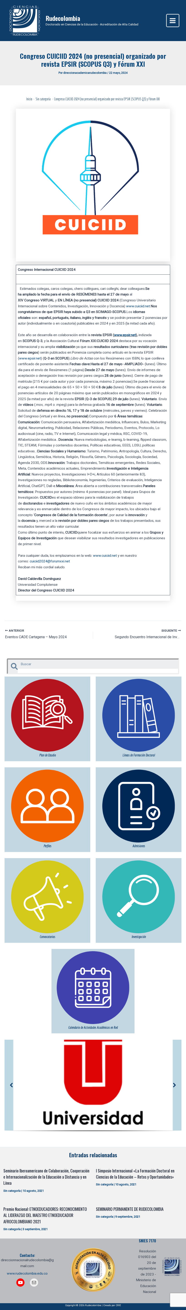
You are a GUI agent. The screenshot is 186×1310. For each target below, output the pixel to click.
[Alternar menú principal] (172, 20)
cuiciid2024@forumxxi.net (50, 561)
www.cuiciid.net (138, 306)
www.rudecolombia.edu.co (27, 1273)
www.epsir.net (125, 335)
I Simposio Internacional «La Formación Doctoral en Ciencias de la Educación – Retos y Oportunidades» (135, 1173)
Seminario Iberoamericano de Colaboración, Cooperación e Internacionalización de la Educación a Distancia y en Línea (46, 1176)
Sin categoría (12, 1190)
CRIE (118, 1305)
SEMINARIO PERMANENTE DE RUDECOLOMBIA (130, 1209)
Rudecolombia (63, 18)
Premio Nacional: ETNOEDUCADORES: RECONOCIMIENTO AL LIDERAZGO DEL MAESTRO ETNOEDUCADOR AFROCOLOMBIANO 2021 (45, 1215)
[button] (11, 1085)
